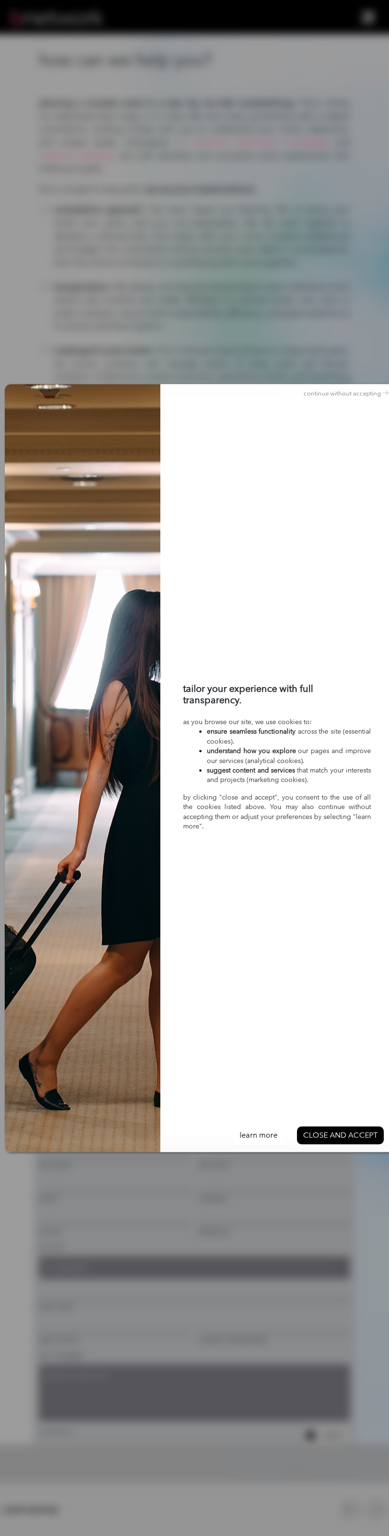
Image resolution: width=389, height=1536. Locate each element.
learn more (259, 1135)
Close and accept (340, 1135)
